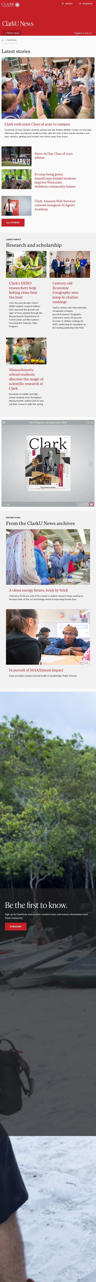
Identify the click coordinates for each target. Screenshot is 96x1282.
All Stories (13, 222)
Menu (69, 3)
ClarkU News (18, 23)
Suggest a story (82, 33)
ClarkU (3, 40)
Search (87, 3)
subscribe (16, 926)
